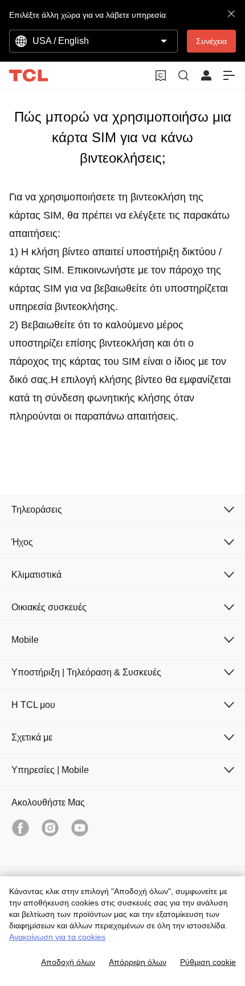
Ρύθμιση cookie (208, 962)
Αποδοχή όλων (68, 962)
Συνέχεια (211, 41)
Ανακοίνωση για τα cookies (57, 936)
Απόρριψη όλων (137, 962)
